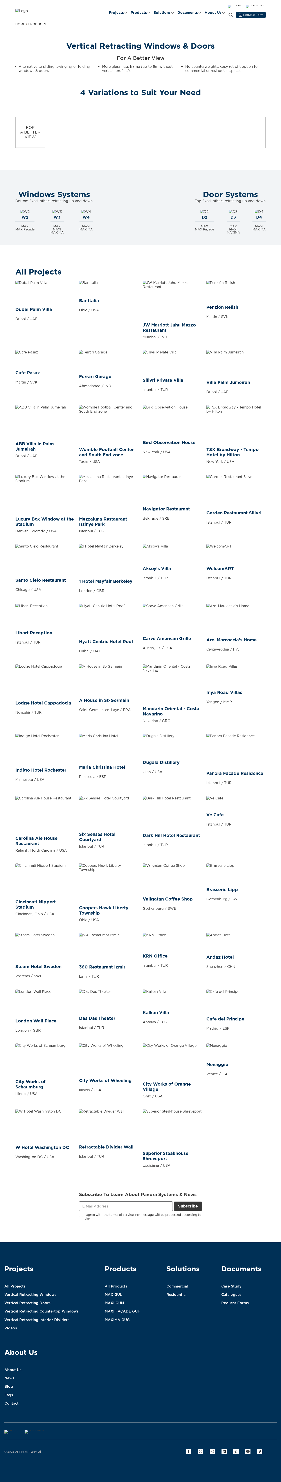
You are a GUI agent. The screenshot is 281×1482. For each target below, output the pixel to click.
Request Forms (235, 1303)
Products (139, 12)
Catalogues (231, 1294)
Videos (10, 1328)
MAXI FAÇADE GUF (122, 1311)
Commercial (177, 1286)
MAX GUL (113, 1294)
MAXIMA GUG (117, 1319)
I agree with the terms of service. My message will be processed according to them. (143, 1216)
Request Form (253, 15)
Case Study (231, 1286)
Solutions (162, 12)
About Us (213, 12)
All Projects (14, 1286)
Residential (176, 1294)
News (9, 1378)
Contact (11, 1403)
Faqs (8, 1395)
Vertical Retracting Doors (27, 1303)
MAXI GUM (114, 1303)
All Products (116, 1286)
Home (20, 24)
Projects (116, 12)
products (37, 24)
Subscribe (188, 1206)
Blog (8, 1386)
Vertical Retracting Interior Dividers (36, 1319)
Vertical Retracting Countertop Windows (41, 1311)
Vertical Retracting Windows (30, 1294)
